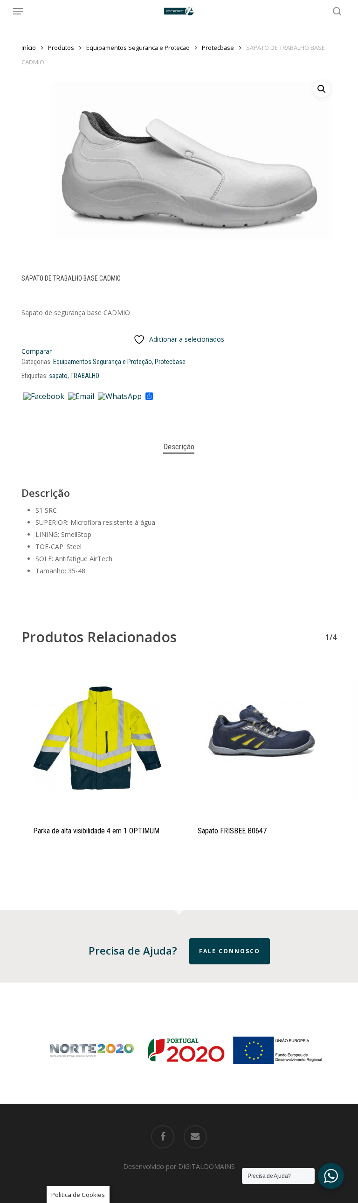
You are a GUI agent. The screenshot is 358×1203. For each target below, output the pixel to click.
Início (28, 47)
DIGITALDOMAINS (206, 1166)
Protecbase (218, 47)
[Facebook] (43, 396)
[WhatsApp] (120, 396)
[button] (18, 11)
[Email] (81, 396)
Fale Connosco (229, 951)
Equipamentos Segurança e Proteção (138, 47)
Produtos (61, 47)
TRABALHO (84, 375)
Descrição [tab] (178, 446)
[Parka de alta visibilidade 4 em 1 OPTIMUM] (96, 738)
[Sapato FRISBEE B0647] (261, 738)
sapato (58, 375)
